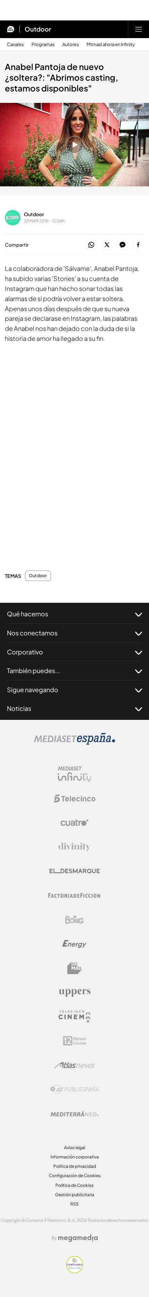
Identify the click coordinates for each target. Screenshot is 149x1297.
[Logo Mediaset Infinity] (74, 774)
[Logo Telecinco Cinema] (74, 1016)
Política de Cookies (74, 1185)
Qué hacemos (27, 614)
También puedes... (33, 670)
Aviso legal (74, 1147)
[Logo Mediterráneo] (74, 1114)
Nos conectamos (32, 633)
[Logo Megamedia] (78, 1238)
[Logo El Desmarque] (75, 871)
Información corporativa (75, 1156)
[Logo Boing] (74, 919)
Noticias (19, 708)
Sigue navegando (32, 690)
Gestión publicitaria (74, 1194)
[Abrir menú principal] (138, 29)
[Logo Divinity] (74, 847)
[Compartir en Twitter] (107, 245)
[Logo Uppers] (74, 992)
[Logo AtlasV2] (74, 1065)
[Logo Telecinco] (74, 798)
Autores (70, 44)
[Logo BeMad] (74, 968)
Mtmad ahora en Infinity (111, 44)
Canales (15, 44)
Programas (43, 44)
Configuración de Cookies (74, 1175)
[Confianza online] (74, 1271)
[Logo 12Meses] (74, 1040)
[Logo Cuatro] (74, 822)
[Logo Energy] (74, 944)
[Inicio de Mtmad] (11, 29)
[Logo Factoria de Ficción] (74, 895)
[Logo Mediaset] (74, 743)
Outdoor (38, 29)
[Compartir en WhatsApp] (91, 245)
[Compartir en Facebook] (138, 245)
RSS (74, 1204)
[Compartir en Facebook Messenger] (122, 245)
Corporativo (25, 652)
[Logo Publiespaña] (74, 1089)
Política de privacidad (74, 1166)
